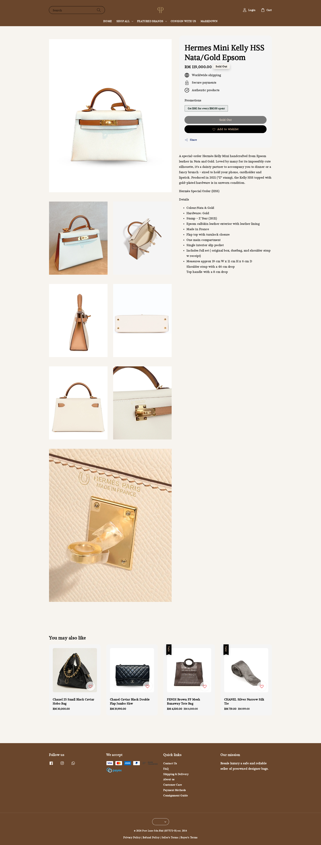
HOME (107, 21)
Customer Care (172, 784)
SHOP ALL (123, 21)
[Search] (99, 10)
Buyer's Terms (189, 837)
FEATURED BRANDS (150, 21)
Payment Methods (174, 790)
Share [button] (193, 139)
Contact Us (170, 763)
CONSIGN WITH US (183, 21)
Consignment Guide (175, 795)
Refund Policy (151, 837)
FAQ (166, 768)
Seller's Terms (170, 837)
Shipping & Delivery (176, 774)
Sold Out (225, 120)
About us (169, 779)
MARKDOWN (209, 21)
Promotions (193, 100)
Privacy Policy (132, 837)
